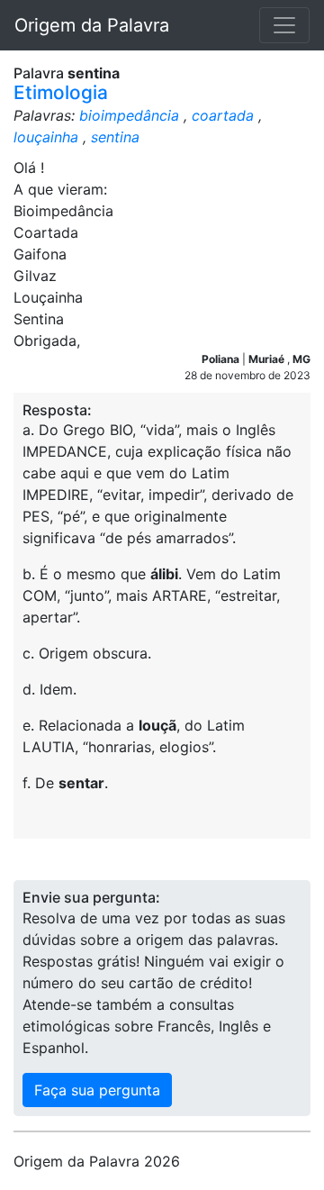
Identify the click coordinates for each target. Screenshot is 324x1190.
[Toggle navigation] (284, 25)
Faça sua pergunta (97, 1090)
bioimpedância (129, 115)
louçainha (46, 137)
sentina (115, 137)
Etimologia (61, 92)
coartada (223, 115)
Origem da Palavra (91, 25)
